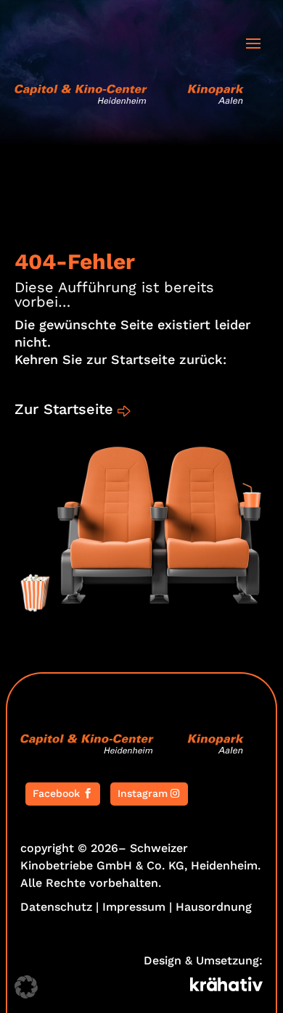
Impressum (133, 907)
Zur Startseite (64, 409)
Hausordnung (214, 907)
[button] (26, 987)
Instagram (143, 793)
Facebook (56, 793)
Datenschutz (56, 907)
